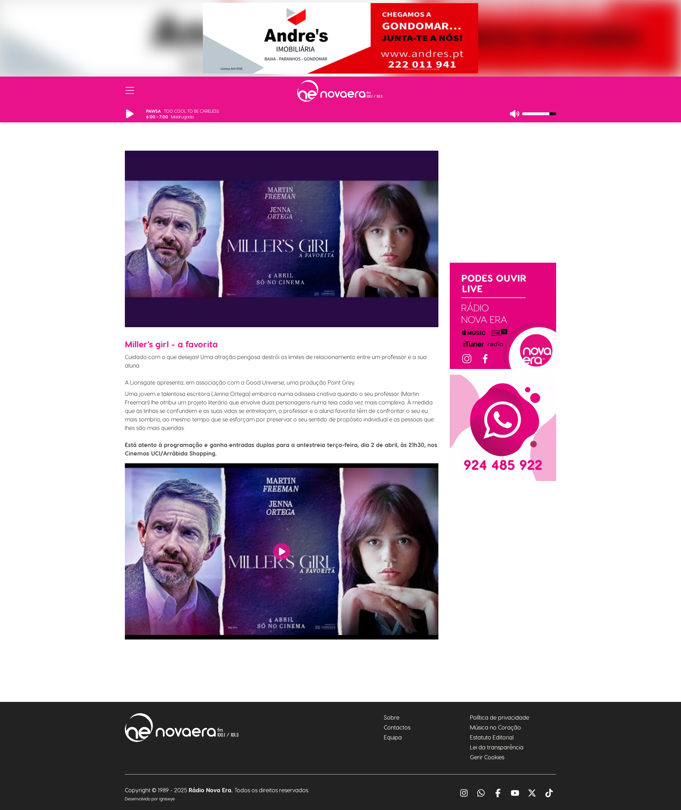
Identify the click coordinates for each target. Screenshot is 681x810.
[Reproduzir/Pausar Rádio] (130, 113)
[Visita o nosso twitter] (532, 793)
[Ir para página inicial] (339, 91)
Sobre (391, 717)
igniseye (167, 798)
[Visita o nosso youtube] (515, 793)
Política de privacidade (499, 717)
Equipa (393, 737)
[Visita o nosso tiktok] (549, 793)
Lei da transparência (497, 747)
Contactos (397, 727)
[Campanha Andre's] (340, 38)
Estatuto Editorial (492, 737)
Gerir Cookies (487, 757)
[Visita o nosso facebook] (498, 793)
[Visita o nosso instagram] (464, 793)
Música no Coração (495, 727)
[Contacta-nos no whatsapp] (503, 428)
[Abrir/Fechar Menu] (130, 91)
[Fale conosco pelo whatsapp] (481, 793)
